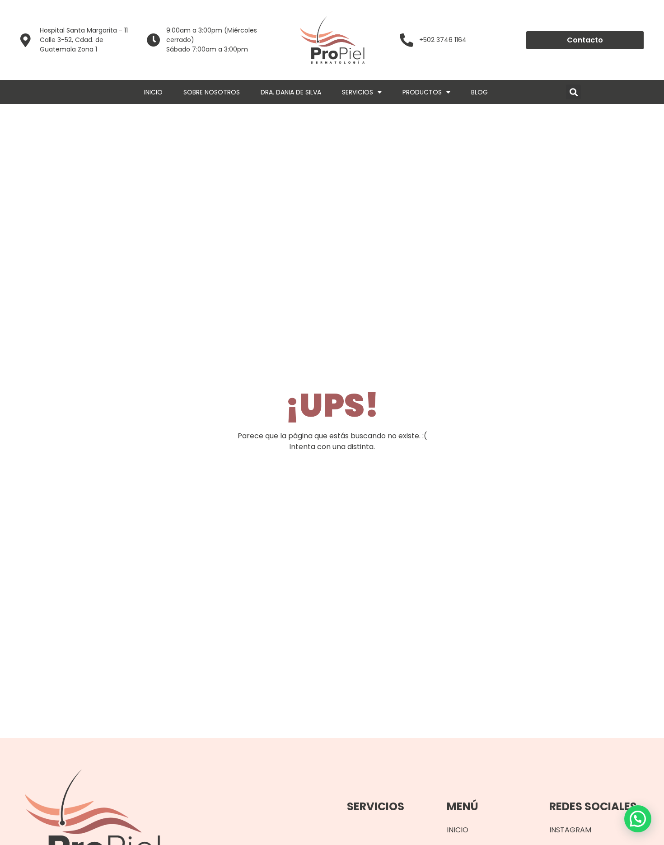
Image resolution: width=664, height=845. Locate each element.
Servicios (357, 92)
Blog (479, 92)
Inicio (153, 92)
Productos (422, 92)
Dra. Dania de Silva (291, 92)
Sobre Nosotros (211, 92)
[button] (573, 91)
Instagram (570, 830)
